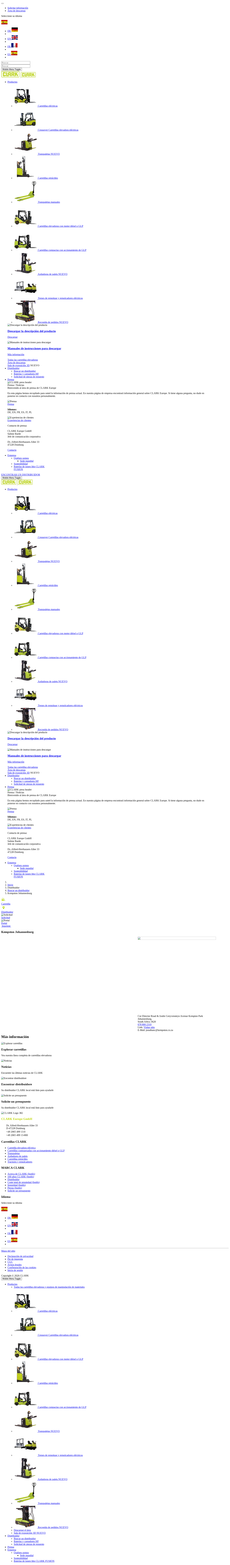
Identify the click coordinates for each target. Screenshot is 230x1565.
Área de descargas (17, 362)
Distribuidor (7, 912)
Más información (16, 354)
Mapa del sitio (8, 1251)
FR (9, 46)
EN (10, 38)
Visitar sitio (149, 1027)
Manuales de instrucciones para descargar (34, 348)
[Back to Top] (2, 3)
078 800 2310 (144, 1024)
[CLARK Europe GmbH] (18, 76)
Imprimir (6, 926)
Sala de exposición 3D (19, 365)
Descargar (13, 337)
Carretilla (5, 904)
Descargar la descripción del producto (32, 331)
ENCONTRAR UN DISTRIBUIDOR (20, 474)
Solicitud (5, 917)
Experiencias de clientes (19, 420)
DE (10, 31)
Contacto (12, 450)
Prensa (11, 404)
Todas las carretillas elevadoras (23, 359)
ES (9, 54)
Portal (4, 923)
